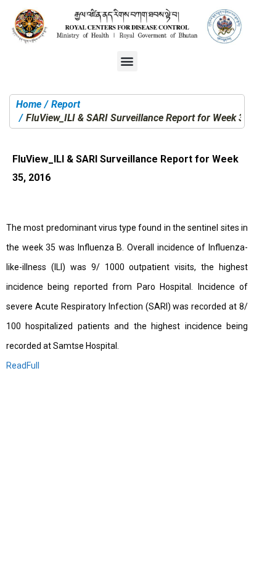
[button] (127, 61)
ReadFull (22, 365)
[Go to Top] (235, 544)
